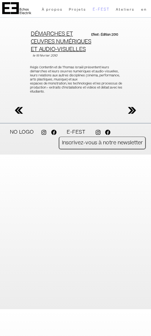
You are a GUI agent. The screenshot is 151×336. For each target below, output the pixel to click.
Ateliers (125, 9)
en (144, 9)
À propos (52, 9)
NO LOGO (22, 132)
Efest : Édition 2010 (104, 35)
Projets (77, 9)
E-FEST (101, 9)
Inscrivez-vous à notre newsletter (102, 142)
